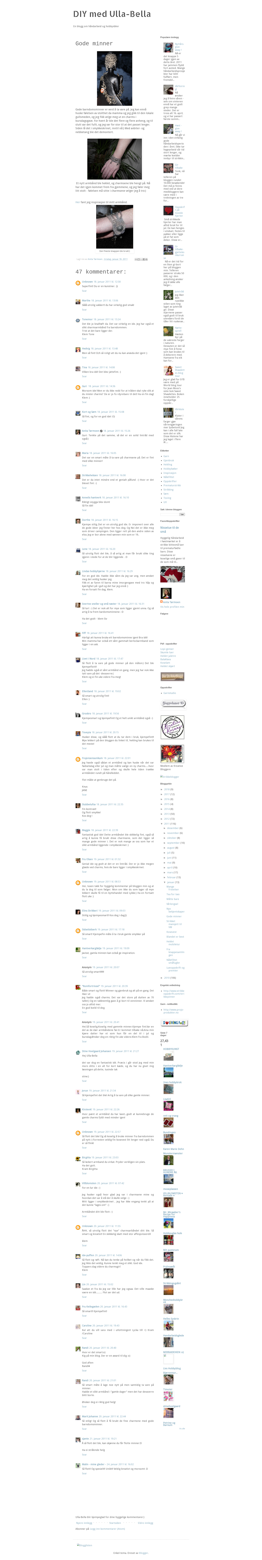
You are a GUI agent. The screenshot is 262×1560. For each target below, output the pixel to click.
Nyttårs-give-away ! (179, 47)
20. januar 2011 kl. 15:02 (99, 1284)
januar (171, 882)
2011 (167, 823)
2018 (167, 789)
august (171, 847)
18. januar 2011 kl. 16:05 (102, 453)
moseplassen (170, 1189)
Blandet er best (175, 936)
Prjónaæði (169, 1266)
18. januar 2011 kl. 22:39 (104, 830)
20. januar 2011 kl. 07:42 (110, 1183)
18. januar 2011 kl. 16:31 (130, 603)
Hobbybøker (170, 468)
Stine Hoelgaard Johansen (96, 1051)
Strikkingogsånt (172, 1283)
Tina (84, 367)
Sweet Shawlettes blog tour (180, 371)
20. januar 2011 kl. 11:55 (107, 1226)
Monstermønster (173, 1153)
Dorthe (86, 519)
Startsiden (115, 1523)
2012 (167, 818)
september (173, 842)
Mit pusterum (171, 1250)
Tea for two (173, 894)
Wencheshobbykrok (173, 1301)
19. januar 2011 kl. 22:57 (107, 1131)
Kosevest (171, 931)
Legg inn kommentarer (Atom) (107, 1528)
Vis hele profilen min (172, 606)
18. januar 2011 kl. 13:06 (104, 300)
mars (170, 872)
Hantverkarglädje (92, 948)
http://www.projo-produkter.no (173, 1011)
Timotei (167, 1389)
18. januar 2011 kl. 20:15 (105, 732)
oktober (172, 837)
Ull (165, 502)
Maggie (86, 830)
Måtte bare (172, 899)
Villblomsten (89, 1183)
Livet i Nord (88, 658)
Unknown (87, 281)
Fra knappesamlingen (175, 952)
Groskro (86, 713)
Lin (83, 1284)
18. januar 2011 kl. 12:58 (107, 281)
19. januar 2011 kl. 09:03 (111, 910)
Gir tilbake (179, 166)
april (170, 867)
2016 (167, 799)
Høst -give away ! (178, 128)
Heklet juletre (168, 655)
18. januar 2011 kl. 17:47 (109, 658)
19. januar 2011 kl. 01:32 (107, 859)
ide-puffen (88, 1255)
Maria (85, 453)
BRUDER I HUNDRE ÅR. (170, 1171)
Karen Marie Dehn (173, 1149)
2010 (167, 977)
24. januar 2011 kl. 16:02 (120, 1464)
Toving (167, 497)
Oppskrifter (170, 481)
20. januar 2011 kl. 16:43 (113, 1306)
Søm (166, 493)
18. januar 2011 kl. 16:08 (112, 475)
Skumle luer (167, 652)
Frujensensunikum (92, 758)
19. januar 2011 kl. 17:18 (110, 929)
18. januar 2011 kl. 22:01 (117, 758)
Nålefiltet (168, 477)
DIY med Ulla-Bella (112, 13)
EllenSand (87, 691)
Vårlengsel (172, 904)
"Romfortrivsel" (91, 986)
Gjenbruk (168, 460)
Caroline (87, 1325)
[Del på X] (141, 259)
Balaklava (165, 659)
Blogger (143, 1553)
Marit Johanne (90, 1416)
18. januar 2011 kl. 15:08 (110, 411)
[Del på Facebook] (143, 259)
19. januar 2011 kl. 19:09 (115, 948)
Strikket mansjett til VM (174, 924)
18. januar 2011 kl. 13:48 (104, 348)
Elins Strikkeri (90, 910)
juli (169, 852)
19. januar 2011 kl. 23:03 (104, 1157)
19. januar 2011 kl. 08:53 (107, 881)
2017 (167, 794)
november (173, 833)
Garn (166, 456)
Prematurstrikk (172, 485)
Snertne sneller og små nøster (99, 603)
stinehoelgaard (171, 1406)
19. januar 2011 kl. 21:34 (102, 1090)
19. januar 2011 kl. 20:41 (105, 1022)
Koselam (165, 662)
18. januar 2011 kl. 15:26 (116, 430)
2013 (167, 813)
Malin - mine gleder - (94, 1464)
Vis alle (182, 1429)
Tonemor (87, 319)
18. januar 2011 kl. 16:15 (104, 519)
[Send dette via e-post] (136, 259)
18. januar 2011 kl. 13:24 (106, 319)
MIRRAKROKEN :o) (173, 1352)
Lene (84, 549)
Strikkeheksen (90, 475)
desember (173, 828)
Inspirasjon (169, 473)
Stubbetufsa (89, 804)
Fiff (84, 633)
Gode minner (174, 916)
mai (169, 862)
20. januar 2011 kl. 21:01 (102, 1380)
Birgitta (86, 1157)
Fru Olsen (87, 859)
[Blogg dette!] (138, 259)
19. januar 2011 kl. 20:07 (105, 967)
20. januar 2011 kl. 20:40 (102, 1347)
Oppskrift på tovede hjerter (180, 211)
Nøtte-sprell (178, 329)
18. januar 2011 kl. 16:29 (119, 571)
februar (171, 877)
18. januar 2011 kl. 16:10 (115, 497)
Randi (85, 1347)
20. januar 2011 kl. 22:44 (112, 1416)
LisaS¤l (167, 1099)
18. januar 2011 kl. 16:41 (100, 633)
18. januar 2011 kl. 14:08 (101, 367)
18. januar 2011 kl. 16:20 (101, 549)
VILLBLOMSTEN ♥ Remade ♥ (173, 1194)
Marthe (86, 300)
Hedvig (86, 348)
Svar (84, 290)
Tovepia (86, 732)
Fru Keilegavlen (90, 1306)
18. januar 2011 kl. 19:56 (105, 713)
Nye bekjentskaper (175, 910)
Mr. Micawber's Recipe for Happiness (171, 1214)
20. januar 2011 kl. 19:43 (105, 1325)
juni (169, 857)
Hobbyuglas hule (172, 1233)
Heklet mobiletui (173, 943)
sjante (85, 1438)
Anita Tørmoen (90, 430)
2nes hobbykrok (172, 1082)
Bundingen (169, 1132)
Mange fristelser (172, 888)
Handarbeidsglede (173, 1335)
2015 (167, 804)
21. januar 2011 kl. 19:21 (103, 1438)
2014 (167, 809)
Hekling (167, 464)
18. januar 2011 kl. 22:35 (109, 804)
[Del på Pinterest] (146, 259)
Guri (84, 386)
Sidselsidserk (89, 929)
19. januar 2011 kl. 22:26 (106, 1109)
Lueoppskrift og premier (175, 969)
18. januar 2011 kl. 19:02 (107, 691)
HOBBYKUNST (171, 1049)
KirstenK (87, 1109)
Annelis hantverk (91, 497)
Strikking (168, 489)
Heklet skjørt (167, 666)
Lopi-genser (167, 649)
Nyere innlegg (84, 1523)
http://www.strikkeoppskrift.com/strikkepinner (173, 993)
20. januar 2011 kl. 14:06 (108, 1255)
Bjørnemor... (170, 1372)
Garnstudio (169, 693)
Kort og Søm (89, 411)
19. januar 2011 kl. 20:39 (114, 986)
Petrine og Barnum (169, 1423)
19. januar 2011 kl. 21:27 (125, 1051)
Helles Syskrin (171, 1318)
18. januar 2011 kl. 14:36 (101, 386)
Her (77, 202)
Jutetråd (179, 291)
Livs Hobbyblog (172, 1368)
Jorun (85, 1090)
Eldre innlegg (145, 1523)
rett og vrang (170, 1115)
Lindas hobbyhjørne (93, 571)
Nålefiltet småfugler (173, 961)
